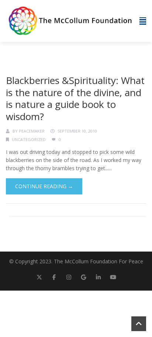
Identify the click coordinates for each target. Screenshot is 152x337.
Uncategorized (29, 139)
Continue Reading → (44, 186)
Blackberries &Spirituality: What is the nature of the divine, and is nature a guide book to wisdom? (75, 98)
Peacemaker (32, 131)
